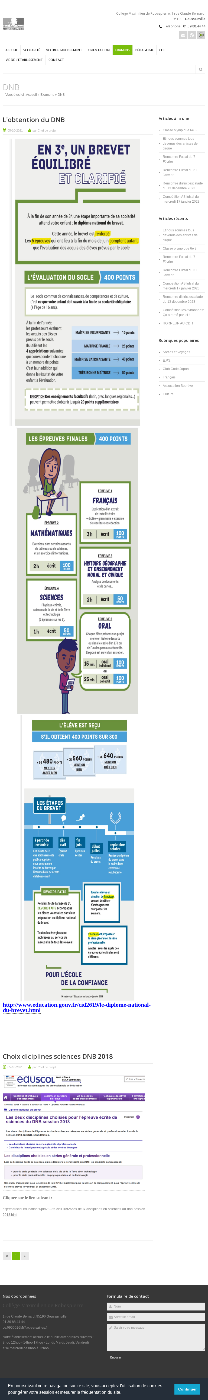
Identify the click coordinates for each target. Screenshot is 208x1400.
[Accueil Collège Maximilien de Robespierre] (13, 29)
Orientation (99, 50)
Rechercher (200, 69)
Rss (192, 35)
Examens (122, 50)
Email (183, 35)
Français (169, 377)
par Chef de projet (44, 130)
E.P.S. (167, 360)
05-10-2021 (15, 130)
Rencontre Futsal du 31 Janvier (180, 172)
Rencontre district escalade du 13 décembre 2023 (183, 185)
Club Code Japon (176, 369)
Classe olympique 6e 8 (180, 130)
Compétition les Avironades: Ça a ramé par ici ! (183, 312)
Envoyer (115, 1357)
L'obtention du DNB (34, 119)
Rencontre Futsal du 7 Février (179, 159)
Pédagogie (144, 50)
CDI (161, 50)
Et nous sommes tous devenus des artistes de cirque (180, 143)
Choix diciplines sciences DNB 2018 (58, 1056)
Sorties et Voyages (176, 352)
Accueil (11, 50)
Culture (168, 394)
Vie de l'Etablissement (24, 60)
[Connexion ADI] (201, 35)
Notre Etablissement (64, 50)
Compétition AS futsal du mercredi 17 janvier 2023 (181, 199)
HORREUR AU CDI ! (178, 323)
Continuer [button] (187, 1389)
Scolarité (31, 50)
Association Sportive (178, 386)
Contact (56, 60)
